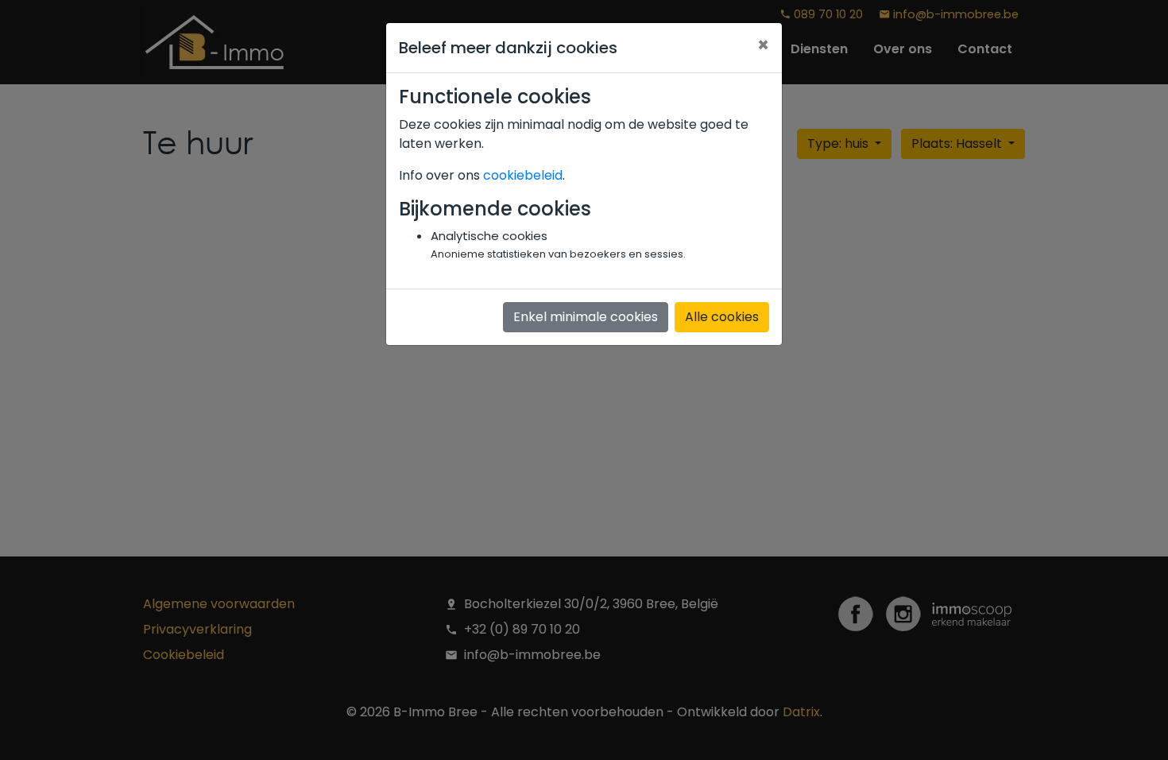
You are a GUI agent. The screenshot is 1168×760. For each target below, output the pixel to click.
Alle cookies (722, 317)
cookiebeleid (523, 175)
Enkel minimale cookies (585, 317)
